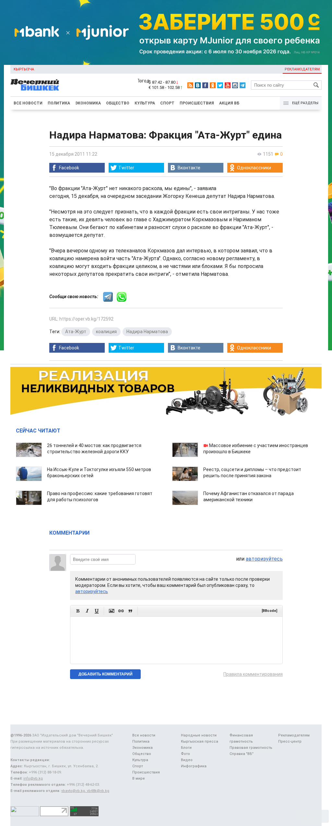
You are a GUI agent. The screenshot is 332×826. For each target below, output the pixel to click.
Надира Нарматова (147, 331)
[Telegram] (242, 85)
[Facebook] (205, 85)
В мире (138, 778)
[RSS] (190, 85)
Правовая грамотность (251, 748)
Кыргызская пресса (199, 741)
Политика (59, 103)
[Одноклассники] (213, 85)
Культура (145, 103)
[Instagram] (235, 85)
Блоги (186, 748)
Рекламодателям (302, 69)
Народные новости (199, 735)
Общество (117, 103)
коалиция (106, 331)
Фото (185, 754)
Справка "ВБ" (242, 754)
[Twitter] (220, 85)
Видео (187, 760)
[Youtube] (228, 85)
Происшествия (197, 103)
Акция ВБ (229, 103)
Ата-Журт (75, 331)
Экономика (88, 103)
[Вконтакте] (198, 85)
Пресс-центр (290, 741)
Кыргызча (24, 69)
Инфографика (194, 766)
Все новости (28, 103)
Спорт (167, 103)
